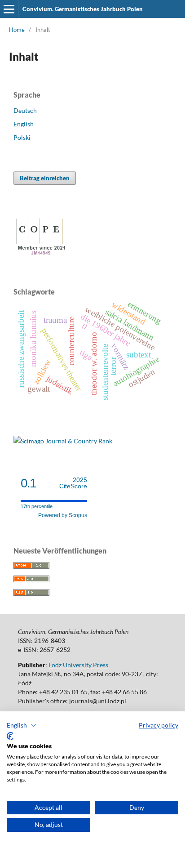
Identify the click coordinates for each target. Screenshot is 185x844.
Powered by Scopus (62, 515)
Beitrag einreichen (45, 178)
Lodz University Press (78, 665)
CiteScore (73, 483)
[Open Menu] (9, 9)
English (23, 124)
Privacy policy (158, 725)
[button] (22, 725)
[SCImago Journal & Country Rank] (62, 441)
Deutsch (25, 110)
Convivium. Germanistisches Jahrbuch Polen (82, 9)
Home (17, 29)
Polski (22, 137)
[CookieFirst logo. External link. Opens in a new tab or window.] (10, 736)
